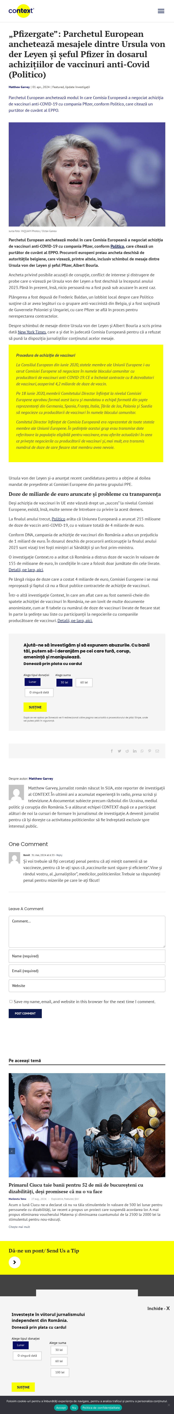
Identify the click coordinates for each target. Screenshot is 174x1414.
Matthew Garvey (19, 87)
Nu (74, 1407)
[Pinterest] (149, 751)
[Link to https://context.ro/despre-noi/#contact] (15, 1262)
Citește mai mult (19, 1227)
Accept (61, 1407)
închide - (158, 1308)
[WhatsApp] (142, 751)
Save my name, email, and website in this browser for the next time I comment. (84, 1001)
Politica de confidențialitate (101, 1407)
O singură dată (39, 692)
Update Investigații (77, 87)
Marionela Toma (17, 1198)
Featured (58, 87)
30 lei (64, 682)
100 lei (60, 1372)
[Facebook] (112, 751)
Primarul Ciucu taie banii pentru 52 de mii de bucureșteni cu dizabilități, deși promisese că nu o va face (76, 1188)
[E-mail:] (157, 751)
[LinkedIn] (135, 751)
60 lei (84, 682)
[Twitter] (119, 751)
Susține (35, 707)
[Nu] (169, 1405)
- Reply (58, 855)
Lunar (32, 682)
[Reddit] (127, 751)
